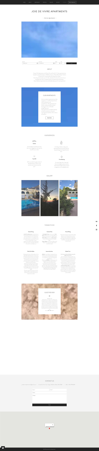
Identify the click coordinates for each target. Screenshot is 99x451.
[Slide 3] (50, 310)
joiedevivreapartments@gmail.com (29, 384)
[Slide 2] (49, 310)
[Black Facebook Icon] (96, 225)
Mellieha (47, 260)
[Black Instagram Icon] (96, 229)
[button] (30, 198)
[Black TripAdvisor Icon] (96, 221)
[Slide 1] (48, 310)
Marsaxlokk (64, 265)
